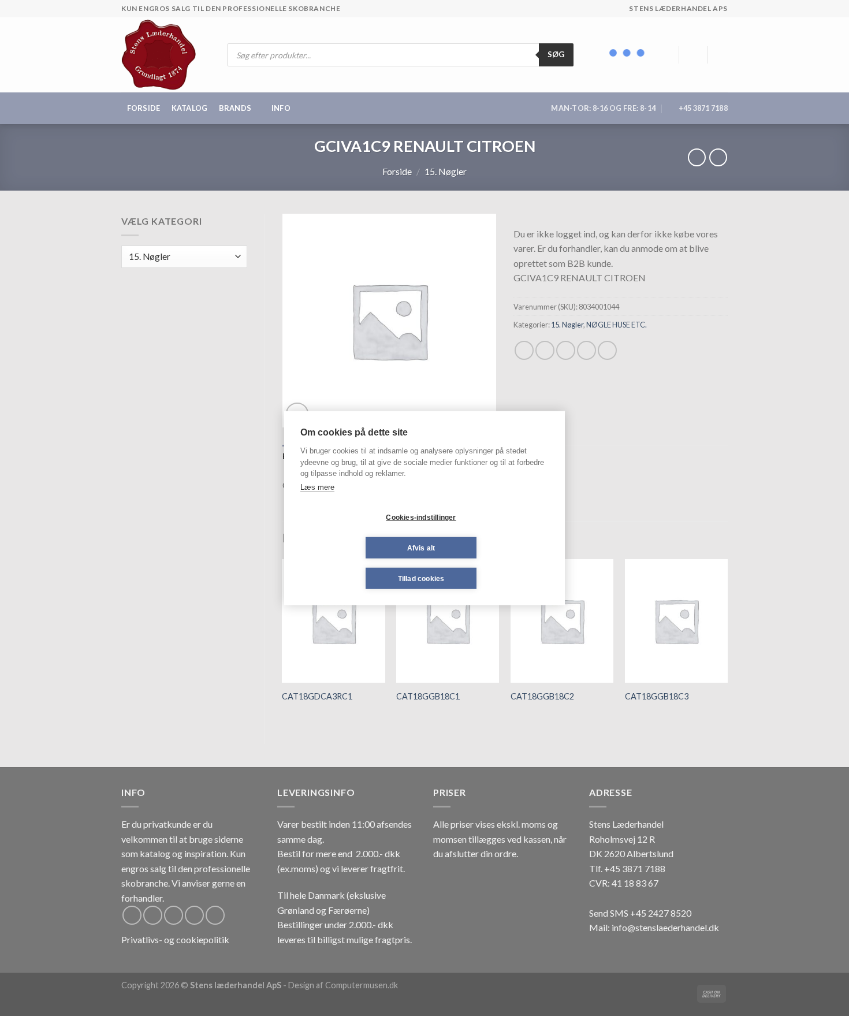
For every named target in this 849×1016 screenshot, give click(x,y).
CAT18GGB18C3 (656, 696)
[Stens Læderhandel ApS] (163, 54)
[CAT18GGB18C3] (676, 621)
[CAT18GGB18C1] (447, 621)
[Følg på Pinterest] (215, 915)
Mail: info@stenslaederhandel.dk (654, 927)
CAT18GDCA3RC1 (317, 696)
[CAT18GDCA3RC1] (333, 621)
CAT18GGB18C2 (542, 696)
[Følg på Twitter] (173, 915)
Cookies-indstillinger (421, 517)
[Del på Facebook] (524, 350)
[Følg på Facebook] (132, 915)
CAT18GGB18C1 (428, 696)
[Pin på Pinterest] (586, 350)
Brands (235, 108)
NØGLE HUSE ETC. (616, 324)
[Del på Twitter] (544, 350)
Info (281, 108)
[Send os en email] (194, 915)
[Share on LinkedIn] (607, 350)
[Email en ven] (565, 350)
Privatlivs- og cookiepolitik (175, 939)
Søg (556, 54)
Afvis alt (421, 548)
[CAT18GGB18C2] (562, 621)
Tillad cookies (421, 578)
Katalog (190, 108)
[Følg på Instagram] (152, 915)
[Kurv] (722, 55)
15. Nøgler (446, 171)
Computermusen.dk (361, 985)
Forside (144, 108)
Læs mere (317, 486)
